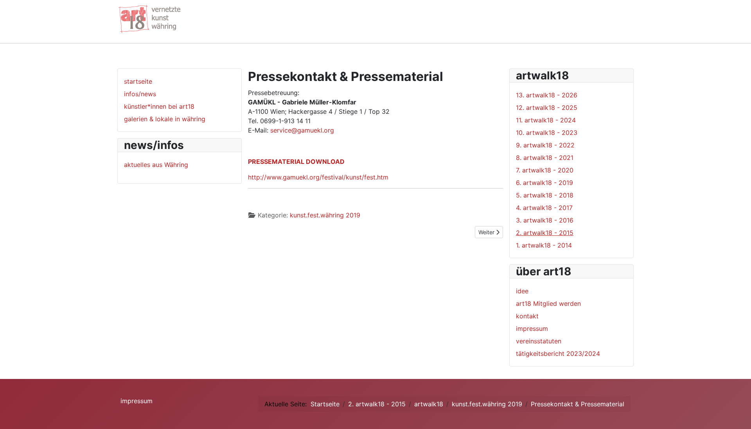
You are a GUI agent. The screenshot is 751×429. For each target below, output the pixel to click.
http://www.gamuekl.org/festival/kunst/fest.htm (318, 177)
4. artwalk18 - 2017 (544, 208)
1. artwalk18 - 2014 (544, 245)
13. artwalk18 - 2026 (546, 95)
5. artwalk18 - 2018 (544, 195)
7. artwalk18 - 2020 (544, 170)
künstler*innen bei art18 (159, 106)
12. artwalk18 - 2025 (546, 107)
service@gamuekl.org (302, 130)
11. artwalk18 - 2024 (546, 120)
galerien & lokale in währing (164, 119)
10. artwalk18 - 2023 (546, 132)
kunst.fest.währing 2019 (325, 215)
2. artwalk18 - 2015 (544, 233)
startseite (138, 81)
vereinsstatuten (538, 341)
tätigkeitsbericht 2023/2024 (558, 353)
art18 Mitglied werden (548, 303)
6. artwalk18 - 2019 (544, 183)
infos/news (140, 94)
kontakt (527, 316)
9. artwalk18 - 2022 (545, 145)
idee (522, 291)
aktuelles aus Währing (156, 165)
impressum (532, 328)
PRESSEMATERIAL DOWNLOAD (296, 161)
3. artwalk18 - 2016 (544, 220)
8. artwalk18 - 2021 (544, 158)
